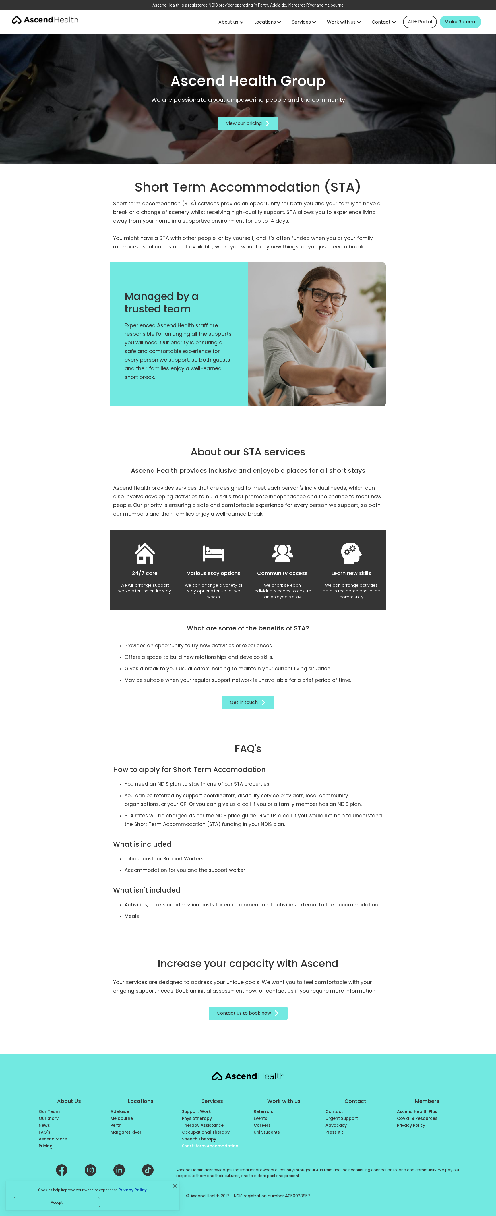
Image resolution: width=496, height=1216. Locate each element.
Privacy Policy (133, 1190)
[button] (231, 22)
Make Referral (460, 21)
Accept (57, 1202)
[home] (45, 20)
